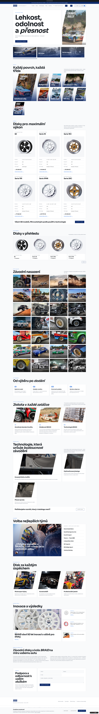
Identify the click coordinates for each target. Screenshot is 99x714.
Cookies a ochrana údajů (81, 701)
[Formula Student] (84, 43)
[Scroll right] (85, 262)
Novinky (50, 5)
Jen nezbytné (73, 710)
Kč (71, 5)
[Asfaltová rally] (72, 43)
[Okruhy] (81, 43)
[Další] (84, 27)
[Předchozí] (64, 27)
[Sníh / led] (79, 43)
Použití (33, 5)
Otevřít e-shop (79, 221)
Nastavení (66, 710)
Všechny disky (60, 701)
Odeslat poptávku (45, 684)
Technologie (41, 5)
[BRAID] (15, 6)
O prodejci (66, 2)
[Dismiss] (97, 712)
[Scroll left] (83, 262)
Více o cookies (37, 712)
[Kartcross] (78, 43)
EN (68, 5)
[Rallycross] (74, 43)
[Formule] (82, 43)
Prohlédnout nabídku (21, 41)
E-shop (77, 5)
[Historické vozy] (75, 43)
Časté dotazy (72, 701)
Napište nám (80, 509)
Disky (37, 5)
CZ (66, 5)
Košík (83, 5)
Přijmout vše (82, 710)
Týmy (46, 5)
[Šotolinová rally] (77, 43)
